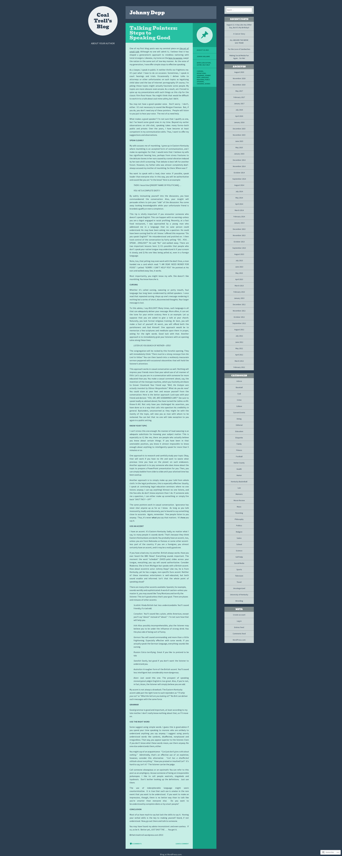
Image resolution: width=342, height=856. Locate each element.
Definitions (201, 73)
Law (239, 488)
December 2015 (239, 128)
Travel (239, 582)
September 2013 (239, 248)
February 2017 (239, 97)
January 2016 (239, 122)
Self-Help (206, 65)
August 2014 (239, 185)
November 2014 (239, 166)
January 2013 (239, 298)
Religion (239, 532)
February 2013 (239, 292)
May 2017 (239, 91)
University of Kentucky (239, 594)
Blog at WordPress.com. (171, 854)
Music (239, 506)
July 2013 (239, 260)
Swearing (200, 84)
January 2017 (239, 103)
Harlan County (239, 463)
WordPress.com (239, 640)
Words (207, 84)
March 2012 (239, 361)
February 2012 (239, 367)
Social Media (239, 563)
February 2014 (239, 216)
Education (206, 63)
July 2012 (239, 336)
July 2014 (239, 191)
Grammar (200, 75)
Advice (199, 63)
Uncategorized (239, 588)
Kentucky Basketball (239, 481)
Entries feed (239, 627)
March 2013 (239, 285)
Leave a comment (182, 844)
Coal (239, 393)
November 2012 (239, 311)
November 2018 (239, 84)
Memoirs (239, 494)
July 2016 (239, 110)
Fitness (239, 450)
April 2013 (239, 279)
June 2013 (239, 267)
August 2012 (239, 329)
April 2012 (239, 354)
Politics (239, 525)
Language (205, 77)
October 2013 (239, 241)
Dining (239, 419)
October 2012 (239, 317)
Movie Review (239, 500)
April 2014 (239, 204)
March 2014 (239, 210)
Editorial (239, 425)
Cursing (200, 71)
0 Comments (137, 844)
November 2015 (239, 135)
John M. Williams (203, 56)
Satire (199, 65)
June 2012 (239, 342)
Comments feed (239, 633)
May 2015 (239, 147)
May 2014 (239, 198)
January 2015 (239, 154)
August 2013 (239, 254)
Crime (239, 400)
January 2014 (239, 223)
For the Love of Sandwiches (239, 49)
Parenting (239, 513)
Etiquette (239, 437)
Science (239, 550)
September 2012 (239, 323)
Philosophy (239, 519)
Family (239, 444)
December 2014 (239, 160)
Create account (239, 615)
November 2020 (239, 78)
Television (239, 576)
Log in (239, 621)
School (239, 544)
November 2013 (239, 235)
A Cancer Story (239, 34)
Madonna (200, 80)
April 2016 (239, 116)
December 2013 (239, 229)
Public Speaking (203, 81)
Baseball (239, 387)
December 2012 (239, 304)
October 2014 (239, 172)
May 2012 (239, 348)
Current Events (239, 412)
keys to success (175, 58)
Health (239, 469)
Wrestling (239, 601)
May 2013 (239, 273)
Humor (239, 475)
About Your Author (103, 43)
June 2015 (239, 141)
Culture (239, 406)
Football (239, 456)
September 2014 (239, 179)
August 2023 (239, 72)
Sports (239, 569)
